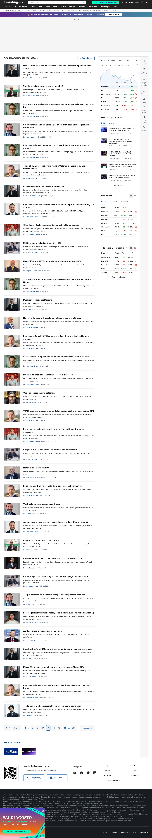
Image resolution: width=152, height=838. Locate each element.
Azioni (127, 60)
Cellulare (107, 771)
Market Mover (107, 196)
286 (74, 728)
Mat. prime (112, 60)
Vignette (106, 10)
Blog (106, 766)
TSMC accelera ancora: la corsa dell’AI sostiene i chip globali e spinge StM (58, 411)
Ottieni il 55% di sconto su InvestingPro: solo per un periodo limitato (123, 176)
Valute (68, 10)
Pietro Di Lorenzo (32, 95)
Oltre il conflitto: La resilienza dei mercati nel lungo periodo (51, 225)
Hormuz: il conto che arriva (36, 468)
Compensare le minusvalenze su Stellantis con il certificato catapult (55, 522)
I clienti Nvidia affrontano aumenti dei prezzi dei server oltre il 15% (122, 129)
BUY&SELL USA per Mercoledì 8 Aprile (41, 540)
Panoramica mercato (45, 10)
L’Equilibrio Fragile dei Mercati (37, 300)
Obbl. (120, 60)
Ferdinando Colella (32, 234)
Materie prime (76, 10)
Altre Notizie (118, 185)
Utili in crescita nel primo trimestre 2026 (42, 243)
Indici (103, 60)
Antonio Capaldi (31, 327)
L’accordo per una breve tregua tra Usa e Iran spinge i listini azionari (55, 576)
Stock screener (93, 7)
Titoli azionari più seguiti (112, 248)
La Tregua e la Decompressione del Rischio (43, 186)
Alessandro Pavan (32, 217)
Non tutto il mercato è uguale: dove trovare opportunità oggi (52, 318)
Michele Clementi (32, 402)
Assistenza (134, 775)
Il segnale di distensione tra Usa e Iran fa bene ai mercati (50, 449)
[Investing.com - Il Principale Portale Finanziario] (13, 2)
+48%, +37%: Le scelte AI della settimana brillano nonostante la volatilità (120, 154)
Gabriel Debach (31, 78)
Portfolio (107, 775)
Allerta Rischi (144, 832)
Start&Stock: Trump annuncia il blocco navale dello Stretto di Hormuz (56, 356)
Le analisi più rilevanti (12, 10)
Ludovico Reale (31, 715)
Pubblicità (134, 771)
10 (43, 728)
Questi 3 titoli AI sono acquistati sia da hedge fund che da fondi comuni (122, 165)
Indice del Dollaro (107, 105)
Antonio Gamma (31, 178)
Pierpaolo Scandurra (33, 271)
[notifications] (142, 2)
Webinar (113, 10)
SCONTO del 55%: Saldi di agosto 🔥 (105, 2)
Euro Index (105, 109)
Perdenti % (124, 202)
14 (65, 728)
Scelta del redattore (30, 10)
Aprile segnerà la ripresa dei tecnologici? (42, 631)
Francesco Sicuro (32, 116)
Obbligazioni (97, 10)
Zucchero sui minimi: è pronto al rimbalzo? (43, 86)
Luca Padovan (31, 568)
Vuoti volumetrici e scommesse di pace (41, 504)
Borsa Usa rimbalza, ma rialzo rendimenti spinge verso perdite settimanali (120, 141)
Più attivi (104, 202)
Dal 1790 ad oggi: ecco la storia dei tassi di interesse (48, 375)
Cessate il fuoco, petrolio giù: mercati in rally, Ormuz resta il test (53, 558)
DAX (102, 90)
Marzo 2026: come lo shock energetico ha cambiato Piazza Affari (54, 667)
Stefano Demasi (31, 622)
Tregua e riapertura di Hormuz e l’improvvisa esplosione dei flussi (54, 594)
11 (48, 728)
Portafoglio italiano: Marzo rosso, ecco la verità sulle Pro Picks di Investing (58, 613)
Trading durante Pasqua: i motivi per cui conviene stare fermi (52, 706)
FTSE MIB (104, 86)
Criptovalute (87, 10)
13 (59, 728)
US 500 (103, 98)
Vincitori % (114, 202)
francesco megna (32, 252)
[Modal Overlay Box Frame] (22, 823)
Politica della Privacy (128, 832)
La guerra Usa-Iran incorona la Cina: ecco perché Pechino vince (53, 486)
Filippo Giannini (31, 640)
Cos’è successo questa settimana (39, 393)
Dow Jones (105, 102)
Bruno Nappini (30, 137)
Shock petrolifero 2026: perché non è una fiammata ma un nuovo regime (57, 649)
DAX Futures (105, 94)
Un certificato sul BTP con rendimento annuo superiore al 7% (52, 261)
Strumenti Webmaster (112, 780)
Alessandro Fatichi (32, 477)
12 (54, 728)
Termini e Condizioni (110, 832)
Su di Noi (133, 766)
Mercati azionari (59, 10)
